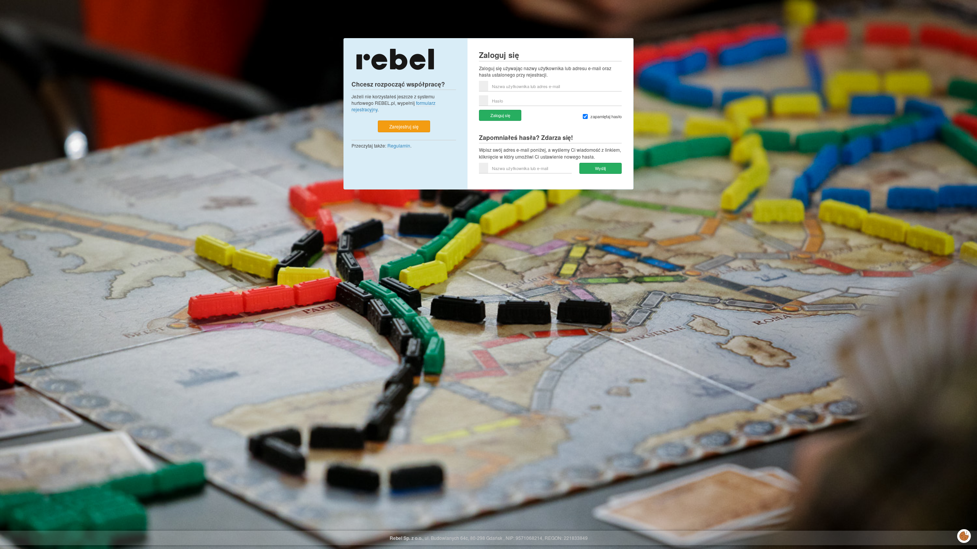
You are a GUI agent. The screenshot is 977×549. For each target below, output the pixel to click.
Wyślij (600, 168)
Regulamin (398, 145)
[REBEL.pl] (395, 58)
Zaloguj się (500, 115)
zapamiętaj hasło (606, 116)
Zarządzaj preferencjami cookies (964, 534)
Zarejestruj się (404, 126)
